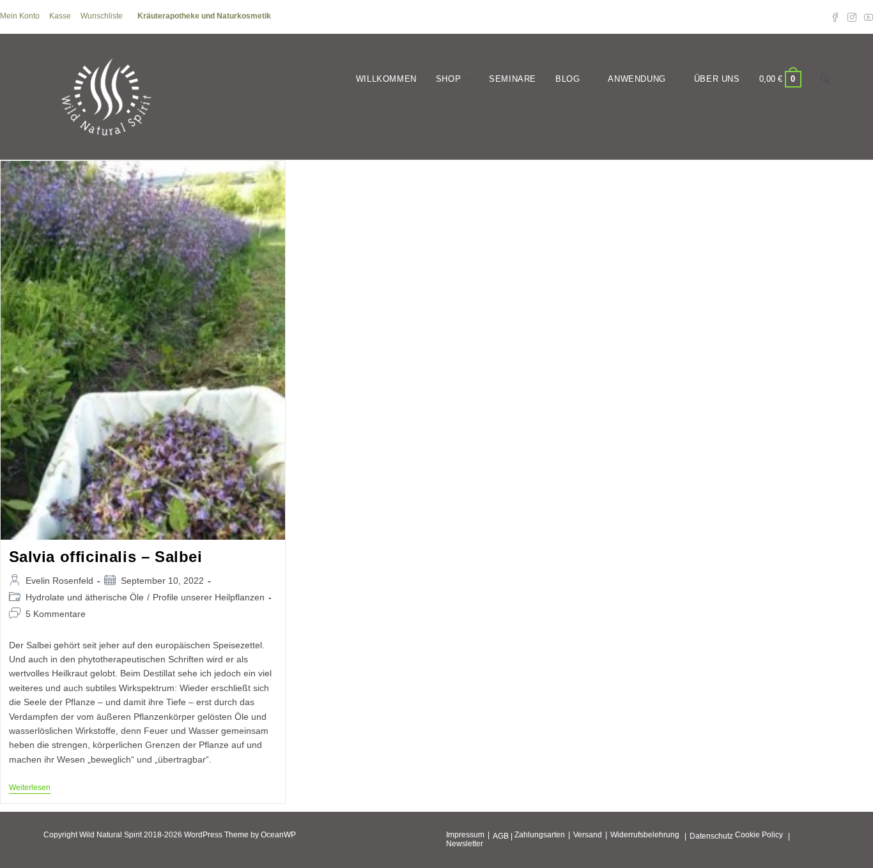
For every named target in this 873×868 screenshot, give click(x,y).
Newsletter (464, 843)
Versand (587, 834)
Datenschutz (711, 836)
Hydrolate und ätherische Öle (85, 597)
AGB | (503, 836)
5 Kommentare (56, 614)
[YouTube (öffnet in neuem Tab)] (866, 16)
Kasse (60, 15)
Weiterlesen (29, 788)
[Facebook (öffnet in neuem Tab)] (835, 16)
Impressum (465, 834)
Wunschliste (102, 15)
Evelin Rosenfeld (59, 580)
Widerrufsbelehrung (644, 834)
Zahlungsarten (539, 834)
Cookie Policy (759, 834)
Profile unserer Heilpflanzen (209, 597)
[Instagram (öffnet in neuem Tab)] (852, 16)
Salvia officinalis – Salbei (106, 556)
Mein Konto (20, 15)
